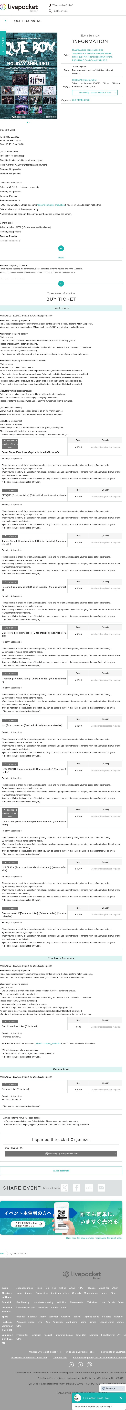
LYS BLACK (101, 60)
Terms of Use (60, 1357)
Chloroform (107, 57)
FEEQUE (76, 50)
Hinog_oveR (78, 57)
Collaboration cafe (25, 1307)
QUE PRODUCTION (81, 100)
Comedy (76, 1293)
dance (104, 1293)
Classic (91, 1288)
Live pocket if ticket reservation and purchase (19, 7)
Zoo (48, 1322)
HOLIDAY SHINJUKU (81, 80)
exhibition (61, 1302)
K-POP (81, 1288)
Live (103, 1302)
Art (118, 1335)
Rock (39, 1288)
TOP (2, 1254)
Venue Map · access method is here (95, 93)
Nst (85, 57)
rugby (43, 1316)
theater (29, 1293)
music (5, 1288)
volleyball (53, 1316)
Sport (5, 1316)
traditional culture (60, 1293)
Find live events (60, 11)
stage (19, 1293)
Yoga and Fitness (25, 1322)
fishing (93, 1322)
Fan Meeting (23, 1302)
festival (48, 1335)
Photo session (77, 1302)
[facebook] (82, 1364)
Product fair (22, 1335)
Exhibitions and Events (7, 1339)
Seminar (93, 1335)
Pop (47, 1288)
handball (118, 1316)
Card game (71, 1322)
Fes (54, 1288)
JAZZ (72, 1288)
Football (32, 1316)
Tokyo (93, 80)
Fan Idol (6, 1302)
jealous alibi (97, 50)
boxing (77, 1316)
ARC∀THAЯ (105, 53)
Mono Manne (91, 1293)
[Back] (5, 21)
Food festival (108, 1335)
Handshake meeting (43, 1302)
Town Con (81, 1335)
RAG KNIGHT (78, 60)
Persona (96, 53)
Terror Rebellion (94, 57)
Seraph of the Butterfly (82, 53)
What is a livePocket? (62, 5)
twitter (64, 1188)
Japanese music (24, 1288)
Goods (111, 1302)
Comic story (42, 1293)
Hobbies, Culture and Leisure (7, 1326)
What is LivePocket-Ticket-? (43, 1351)
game (83, 1322)
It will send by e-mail (101, 1188)
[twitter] (73, 1364)
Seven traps (86, 50)
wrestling (66, 1316)
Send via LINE (89, 1188)
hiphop (62, 1288)
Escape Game (106, 1322)
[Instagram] (91, 1364)
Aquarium (58, 1322)
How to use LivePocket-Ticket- (79, 1351)
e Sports (106, 1316)
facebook (76, 1188)
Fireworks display (64, 1335)
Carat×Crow (90, 60)
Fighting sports (91, 1316)
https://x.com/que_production (51, 205)
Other (115, 1288)
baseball (20, 1316)
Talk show (92, 1302)
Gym (40, 1322)
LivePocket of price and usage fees (29, 1357)
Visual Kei (104, 1288)
